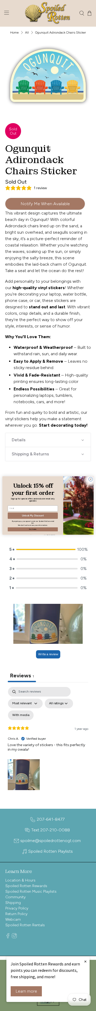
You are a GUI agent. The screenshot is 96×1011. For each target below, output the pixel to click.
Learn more (26, 991)
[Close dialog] (91, 479)
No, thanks (32, 529)
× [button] (85, 961)
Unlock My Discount (33, 515)
